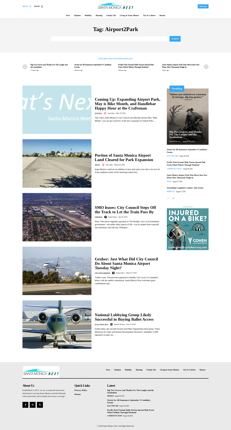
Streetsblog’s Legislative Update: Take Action (185, 188)
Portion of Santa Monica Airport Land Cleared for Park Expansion (124, 157)
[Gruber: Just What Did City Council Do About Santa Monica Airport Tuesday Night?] (56, 271)
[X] (40, 405)
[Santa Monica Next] (116, 6)
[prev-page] (24, 66)
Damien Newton (119, 324)
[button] (39, 6)
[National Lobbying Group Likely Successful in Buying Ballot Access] (56, 324)
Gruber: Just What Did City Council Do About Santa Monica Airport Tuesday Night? (126, 263)
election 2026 (172, 156)
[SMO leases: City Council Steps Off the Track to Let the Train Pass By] (56, 217)
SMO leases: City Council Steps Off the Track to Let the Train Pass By (125, 209)
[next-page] (206, 66)
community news (174, 169)
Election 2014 (101, 325)
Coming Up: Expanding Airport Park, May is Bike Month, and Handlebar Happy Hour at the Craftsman (127, 103)
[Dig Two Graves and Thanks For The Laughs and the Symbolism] (188, 116)
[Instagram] (33, 405)
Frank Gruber (112, 217)
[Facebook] (25, 405)
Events (98, 113)
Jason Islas (111, 113)
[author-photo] (105, 113)
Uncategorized (102, 273)
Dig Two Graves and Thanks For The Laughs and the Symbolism (185, 134)
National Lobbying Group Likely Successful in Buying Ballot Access (124, 317)
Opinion (98, 217)
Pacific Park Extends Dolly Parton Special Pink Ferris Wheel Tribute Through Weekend (130, 411)
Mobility (171, 192)
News (97, 165)
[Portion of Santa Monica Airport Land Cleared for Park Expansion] (56, 163)
